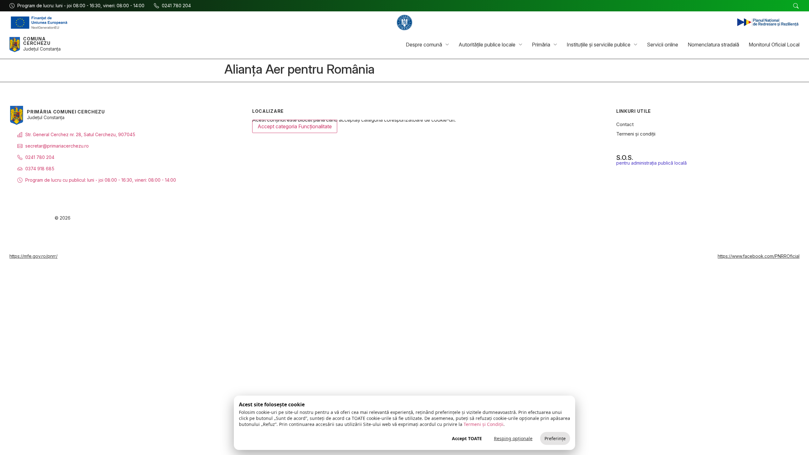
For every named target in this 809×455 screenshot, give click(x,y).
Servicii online (662, 44)
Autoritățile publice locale (487, 44)
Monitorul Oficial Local (774, 44)
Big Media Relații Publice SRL (757, 218)
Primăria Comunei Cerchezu (66, 111)
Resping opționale (513, 438)
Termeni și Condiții (483, 424)
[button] (796, 6)
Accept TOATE (467, 438)
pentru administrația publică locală (651, 163)
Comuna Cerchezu (37, 41)
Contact (625, 124)
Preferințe (555, 438)
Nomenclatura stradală (713, 44)
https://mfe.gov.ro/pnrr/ (33, 256)
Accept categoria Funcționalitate (295, 126)
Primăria (541, 44)
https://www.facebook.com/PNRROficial (759, 256)
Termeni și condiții (635, 134)
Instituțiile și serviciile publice (598, 44)
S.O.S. (624, 157)
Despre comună (424, 44)
